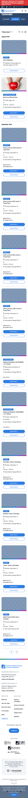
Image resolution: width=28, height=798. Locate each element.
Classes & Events (19, 705)
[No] (26, 792)
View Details (14, 70)
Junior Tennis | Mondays (11, 565)
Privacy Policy (14, 783)
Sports (6, 459)
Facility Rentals (18, 709)
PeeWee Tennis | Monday (11, 513)
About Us (4, 699)
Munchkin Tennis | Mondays (12, 462)
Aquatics (6, 145)
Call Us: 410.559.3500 (8, 679)
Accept (14, 795)
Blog (3, 714)
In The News (5, 711)
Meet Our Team (6, 707)
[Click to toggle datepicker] (12, 32)
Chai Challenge (8, 60)
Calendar (15, 19)
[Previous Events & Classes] (11, 652)
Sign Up (14, 730)
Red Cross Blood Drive (10, 97)
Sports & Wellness (9, 94)
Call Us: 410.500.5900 (8, 690)
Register (13, 113)
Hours (23, 19)
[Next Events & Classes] (17, 652)
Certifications (8, 359)
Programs (6, 19)
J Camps (10, 6)
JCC (4, 7)
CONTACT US (5, 718)
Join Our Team (6, 703)
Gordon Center (19, 6)
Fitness (6, 57)
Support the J (18, 712)
